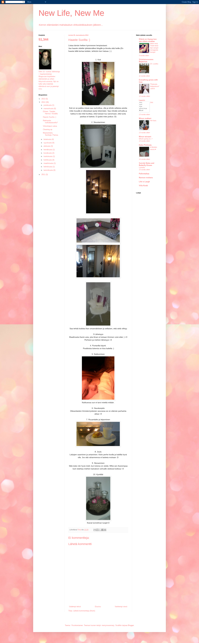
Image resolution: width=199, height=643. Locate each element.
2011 (43, 174)
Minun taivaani (145, 137)
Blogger (131, 625)
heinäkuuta (48, 150)
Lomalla (142, 167)
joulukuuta (48, 105)
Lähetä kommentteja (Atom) (84, 611)
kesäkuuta (48, 153)
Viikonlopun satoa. (50, 126)
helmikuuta (48, 167)
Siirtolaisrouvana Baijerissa (146, 60)
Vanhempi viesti (121, 607)
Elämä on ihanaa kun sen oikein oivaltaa (148, 40)
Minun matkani (145, 118)
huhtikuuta (48, 160)
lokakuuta (48, 139)
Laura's (142, 100)
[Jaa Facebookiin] (102, 529)
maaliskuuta (49, 163)
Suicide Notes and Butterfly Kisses (146, 164)
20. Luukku (154, 64)
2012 (43, 102)
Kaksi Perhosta (145, 145)
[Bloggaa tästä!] (97, 529)
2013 (43, 99)
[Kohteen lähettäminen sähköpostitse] (94, 529)
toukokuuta (48, 156)
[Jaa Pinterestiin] (105, 529)
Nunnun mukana (146, 178)
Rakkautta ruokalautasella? (50, 122)
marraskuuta (49, 108)
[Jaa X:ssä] (100, 529)
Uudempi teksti (75, 607)
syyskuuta (48, 143)
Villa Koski (143, 186)
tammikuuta (48, 170)
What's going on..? (145, 139)
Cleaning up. (48, 129)
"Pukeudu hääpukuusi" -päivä (154, 86)
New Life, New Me (71, 13)
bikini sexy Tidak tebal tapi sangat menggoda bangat (154, 48)
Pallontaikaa (144, 174)
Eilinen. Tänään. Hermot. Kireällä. (50, 112)
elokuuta (47, 146)
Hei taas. (153, 121)
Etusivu (98, 607)
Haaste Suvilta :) (49, 117)
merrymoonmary (108, 625)
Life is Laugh (144, 182)
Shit (151, 102)
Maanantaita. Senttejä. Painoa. (50, 134)
